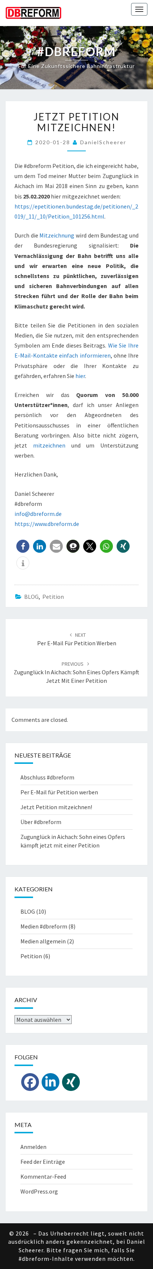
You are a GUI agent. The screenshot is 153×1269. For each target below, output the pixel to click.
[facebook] (30, 1082)
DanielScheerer (103, 142)
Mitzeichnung (56, 235)
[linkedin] (50, 1082)
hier (80, 376)
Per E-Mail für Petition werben (59, 792)
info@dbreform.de (38, 513)
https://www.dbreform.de (46, 523)
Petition (53, 596)
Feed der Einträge (42, 1161)
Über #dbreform (40, 822)
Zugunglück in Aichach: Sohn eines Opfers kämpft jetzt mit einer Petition (76, 672)
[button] (22, 546)
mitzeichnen (49, 445)
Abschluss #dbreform (47, 777)
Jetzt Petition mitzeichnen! (56, 807)
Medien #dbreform (43, 926)
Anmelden (33, 1146)
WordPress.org (39, 1191)
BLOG (31, 596)
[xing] (71, 1082)
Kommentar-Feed (43, 1176)
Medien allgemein (43, 941)
